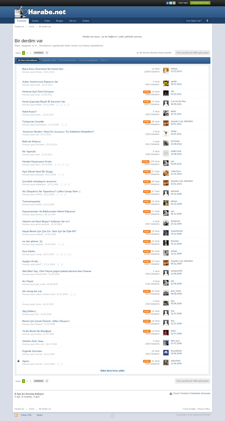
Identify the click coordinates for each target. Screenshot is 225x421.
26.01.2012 (176, 84)
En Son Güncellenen (27, 60)
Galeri (47, 21)
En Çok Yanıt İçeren (67, 60)
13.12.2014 (176, 71)
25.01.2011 (176, 134)
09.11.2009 (176, 264)
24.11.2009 (176, 224)
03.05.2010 (176, 164)
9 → (67, 165)
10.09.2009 (176, 284)
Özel (103, 60)
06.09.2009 (176, 294)
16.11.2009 (176, 253)
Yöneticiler (195, 393)
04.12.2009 (176, 204)
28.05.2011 (176, 104)
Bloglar (59, 21)
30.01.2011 (176, 124)
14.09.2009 (176, 274)
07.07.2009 (176, 343)
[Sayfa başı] (112, 416)
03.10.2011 (176, 94)
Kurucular (205, 393)
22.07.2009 (176, 333)
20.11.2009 (176, 244)
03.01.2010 (176, 184)
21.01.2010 (176, 174)
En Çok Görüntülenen (88, 60)
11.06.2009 (176, 363)
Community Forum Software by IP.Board (193, 415)
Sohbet (85, 21)
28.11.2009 (176, 214)
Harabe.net (19, 409)
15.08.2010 (176, 154)
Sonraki (38, 53)
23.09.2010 (176, 144)
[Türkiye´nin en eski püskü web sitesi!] (46, 11)
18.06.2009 (176, 353)
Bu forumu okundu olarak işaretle (155, 52)
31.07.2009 (176, 313)
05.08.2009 (176, 303)
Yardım (40, 415)
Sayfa (18, 53)
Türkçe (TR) (26, 415)
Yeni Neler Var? (194, 21)
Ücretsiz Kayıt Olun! (200, 3)
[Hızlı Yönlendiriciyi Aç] (207, 21)
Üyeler (35, 21)
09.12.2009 (176, 194)
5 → (70, 254)
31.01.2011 (176, 114)
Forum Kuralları (189, 409)
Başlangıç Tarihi (49, 60)
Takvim (72, 21)
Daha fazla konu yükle (112, 370)
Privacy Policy (204, 409)
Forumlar (21, 21)
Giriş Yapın (183, 3)
